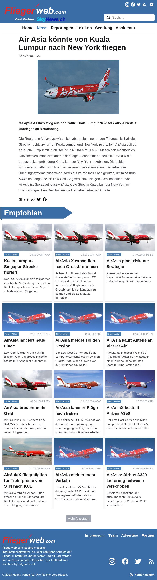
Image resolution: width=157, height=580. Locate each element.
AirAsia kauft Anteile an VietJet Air (129, 305)
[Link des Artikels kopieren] (33, 199)
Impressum (95, 535)
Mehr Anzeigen (79, 518)
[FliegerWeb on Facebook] (133, 5)
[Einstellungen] (152, 4)
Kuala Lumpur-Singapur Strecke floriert (25, 228)
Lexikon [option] (84, 28)
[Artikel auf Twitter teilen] (39, 199)
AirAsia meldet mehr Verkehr (74, 440)
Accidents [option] (125, 28)
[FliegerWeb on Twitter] (138, 5)
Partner (148, 535)
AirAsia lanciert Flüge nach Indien (78, 372)
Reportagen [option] (62, 28)
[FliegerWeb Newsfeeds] (144, 4)
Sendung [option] (103, 28)
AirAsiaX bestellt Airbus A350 (126, 372)
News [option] (42, 28)
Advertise (129, 535)
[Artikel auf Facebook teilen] (45, 199)
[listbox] (28, 28)
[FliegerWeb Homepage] (34, 9)
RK (39, 56)
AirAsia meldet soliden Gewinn (76, 305)
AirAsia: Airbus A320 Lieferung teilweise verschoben (127, 442)
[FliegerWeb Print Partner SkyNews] (50, 19)
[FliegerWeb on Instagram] (127, 5)
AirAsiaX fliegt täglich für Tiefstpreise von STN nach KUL (25, 442)
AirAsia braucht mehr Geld (21, 372)
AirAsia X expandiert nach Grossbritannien (73, 228)
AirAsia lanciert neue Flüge (22, 305)
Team (113, 535)
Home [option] (28, 28)
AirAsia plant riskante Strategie (127, 226)
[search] (108, 17)
